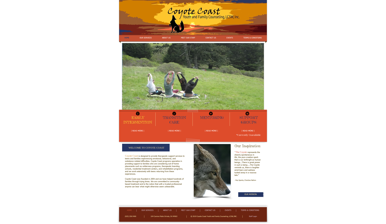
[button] (193, 76)
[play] (256, 107)
